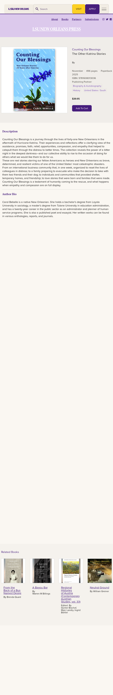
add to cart (82, 108)
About (54, 19)
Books (65, 19)
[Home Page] (18, 9)
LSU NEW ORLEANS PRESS (56, 29)
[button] (104, 9)
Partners (76, 19)
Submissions (92, 19)
